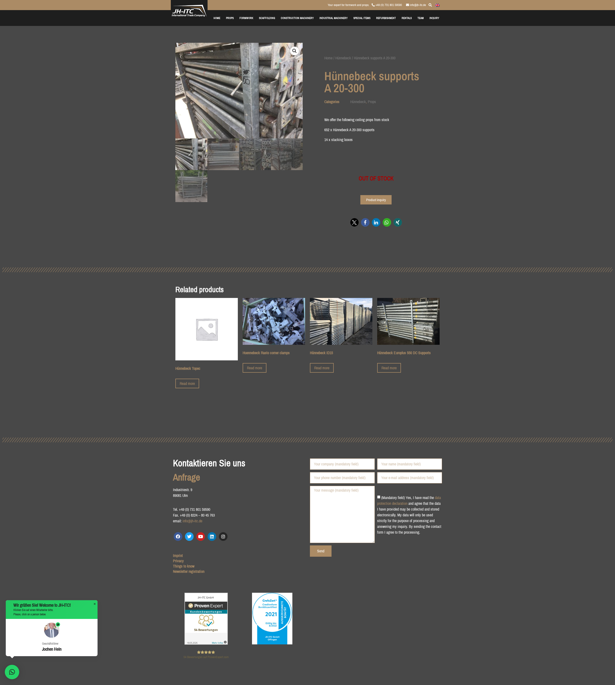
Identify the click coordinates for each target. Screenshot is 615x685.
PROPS (230, 18)
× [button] (94, 604)
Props (372, 101)
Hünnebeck (343, 58)
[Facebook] (178, 536)
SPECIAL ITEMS (361, 18)
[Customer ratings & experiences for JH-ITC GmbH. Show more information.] (206, 643)
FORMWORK (246, 18)
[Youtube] (200, 536)
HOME (217, 18)
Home (328, 58)
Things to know (183, 566)
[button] (294, 51)
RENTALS (407, 18)
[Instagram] (223, 536)
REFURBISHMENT (386, 18)
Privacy (178, 560)
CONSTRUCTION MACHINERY (297, 18)
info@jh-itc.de (417, 5)
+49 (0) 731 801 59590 (388, 5)
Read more (187, 383)
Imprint (178, 555)
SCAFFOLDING (267, 18)
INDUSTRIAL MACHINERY (334, 18)
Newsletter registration (188, 571)
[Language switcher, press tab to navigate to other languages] (437, 5)
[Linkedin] (212, 536)
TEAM (421, 18)
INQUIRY (434, 18)
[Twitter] (189, 536)
